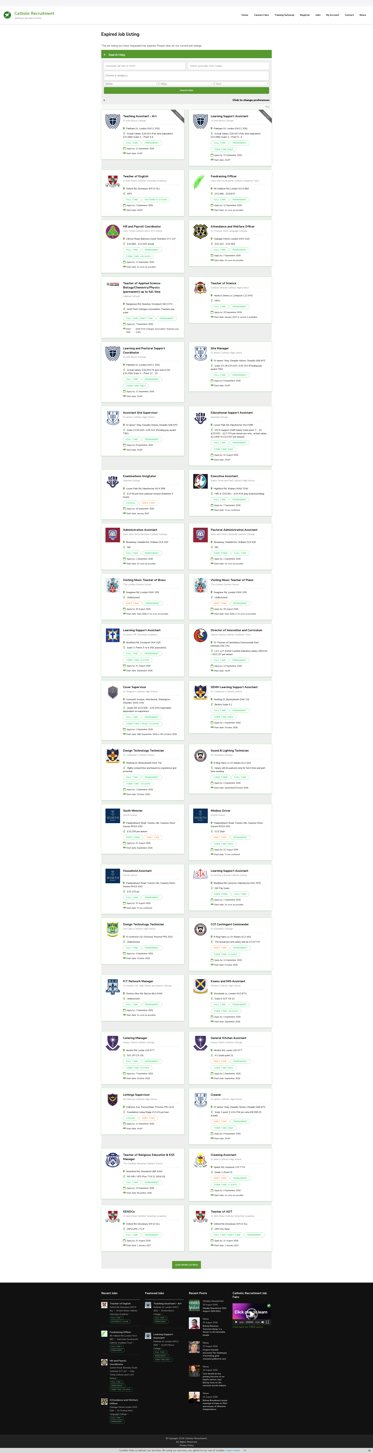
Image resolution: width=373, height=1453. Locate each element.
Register (305, 15)
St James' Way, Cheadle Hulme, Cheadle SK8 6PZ (239, 360)
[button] (252, 1314)
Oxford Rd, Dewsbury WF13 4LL (143, 188)
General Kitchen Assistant (228, 1038)
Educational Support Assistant (232, 413)
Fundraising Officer (224, 176)
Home (245, 15)
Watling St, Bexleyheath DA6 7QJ (231, 699)
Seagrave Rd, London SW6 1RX (142, 592)
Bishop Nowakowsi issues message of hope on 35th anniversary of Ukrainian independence (215, 1405)
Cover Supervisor (134, 687)
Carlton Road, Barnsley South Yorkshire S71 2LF (151, 238)
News (363, 15)
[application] (252, 1314)
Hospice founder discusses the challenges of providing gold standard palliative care (215, 1354)
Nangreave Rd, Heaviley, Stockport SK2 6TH (149, 304)
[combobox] (186, 75)
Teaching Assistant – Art (140, 116)
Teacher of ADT (221, 1212)
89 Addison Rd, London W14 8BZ (231, 188)
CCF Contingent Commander (230, 924)
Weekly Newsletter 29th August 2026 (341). (214, 1310)
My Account (332, 15)
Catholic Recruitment (34, 13)
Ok (244, 1450)
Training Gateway (284, 15)
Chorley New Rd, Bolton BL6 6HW (144, 993)
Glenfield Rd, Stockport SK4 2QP (143, 642)
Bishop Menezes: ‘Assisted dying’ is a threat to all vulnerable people (214, 1330)
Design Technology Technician (143, 751)
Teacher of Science (223, 283)
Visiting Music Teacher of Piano (232, 580)
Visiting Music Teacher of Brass (144, 580)
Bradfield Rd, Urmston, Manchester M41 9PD (237, 883)
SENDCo (129, 1212)
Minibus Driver (221, 811)
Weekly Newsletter (213, 1301)
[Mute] (262, 1322)
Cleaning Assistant (223, 1155)
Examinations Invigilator (139, 476)
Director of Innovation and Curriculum (236, 630)
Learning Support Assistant (229, 116)
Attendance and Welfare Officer (233, 226)
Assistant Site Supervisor (140, 413)
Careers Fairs (261, 15)
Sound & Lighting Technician (230, 751)
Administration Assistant (140, 530)
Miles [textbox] (164, 84)
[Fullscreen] (267, 1322)
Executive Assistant (224, 476)
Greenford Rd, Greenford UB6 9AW (144, 1171)
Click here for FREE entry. (248, 1327)
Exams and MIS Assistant (228, 981)
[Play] (236, 1322)
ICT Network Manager (138, 981)
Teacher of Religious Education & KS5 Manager (148, 1157)
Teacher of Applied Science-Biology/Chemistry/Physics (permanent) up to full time (142, 287)
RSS (268, 106)
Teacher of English (135, 176)
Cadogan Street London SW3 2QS (232, 238)
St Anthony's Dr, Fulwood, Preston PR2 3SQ (149, 936)
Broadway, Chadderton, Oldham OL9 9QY (147, 542)
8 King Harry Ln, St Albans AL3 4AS (232, 763)
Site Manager (220, 348)
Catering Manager (135, 1038)
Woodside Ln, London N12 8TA (230, 993)
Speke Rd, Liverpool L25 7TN (229, 1167)
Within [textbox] (109, 84)
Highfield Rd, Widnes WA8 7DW (231, 488)
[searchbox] (186, 75)
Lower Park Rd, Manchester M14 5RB (233, 425)
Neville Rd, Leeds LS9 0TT (140, 1050)
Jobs (318, 15)
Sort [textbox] (218, 84)
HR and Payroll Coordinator (142, 226)
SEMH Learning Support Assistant (234, 687)
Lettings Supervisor (136, 1095)
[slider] (249, 1322)
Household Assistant (137, 871)
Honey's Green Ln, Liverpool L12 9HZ (233, 295)
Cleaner (216, 1095)
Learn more (233, 1450)
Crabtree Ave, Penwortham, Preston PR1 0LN (150, 1107)
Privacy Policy (187, 1445)
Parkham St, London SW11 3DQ (143, 128)
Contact (349, 15)
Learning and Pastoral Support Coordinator (144, 350)
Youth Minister (133, 811)
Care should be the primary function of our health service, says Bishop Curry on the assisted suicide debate (214, 1379)
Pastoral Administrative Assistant (234, 530)
